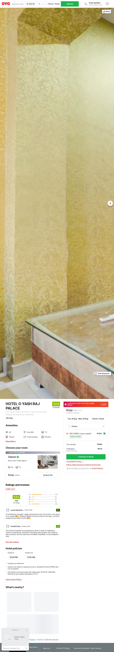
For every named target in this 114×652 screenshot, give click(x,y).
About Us (46, 648)
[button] (86, 462)
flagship (32, 640)
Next (110, 203)
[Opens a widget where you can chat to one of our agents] (15, 639)
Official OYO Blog (62, 648)
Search (70, 4)
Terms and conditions (81, 648)
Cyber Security (95, 648)
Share (108, 11)
